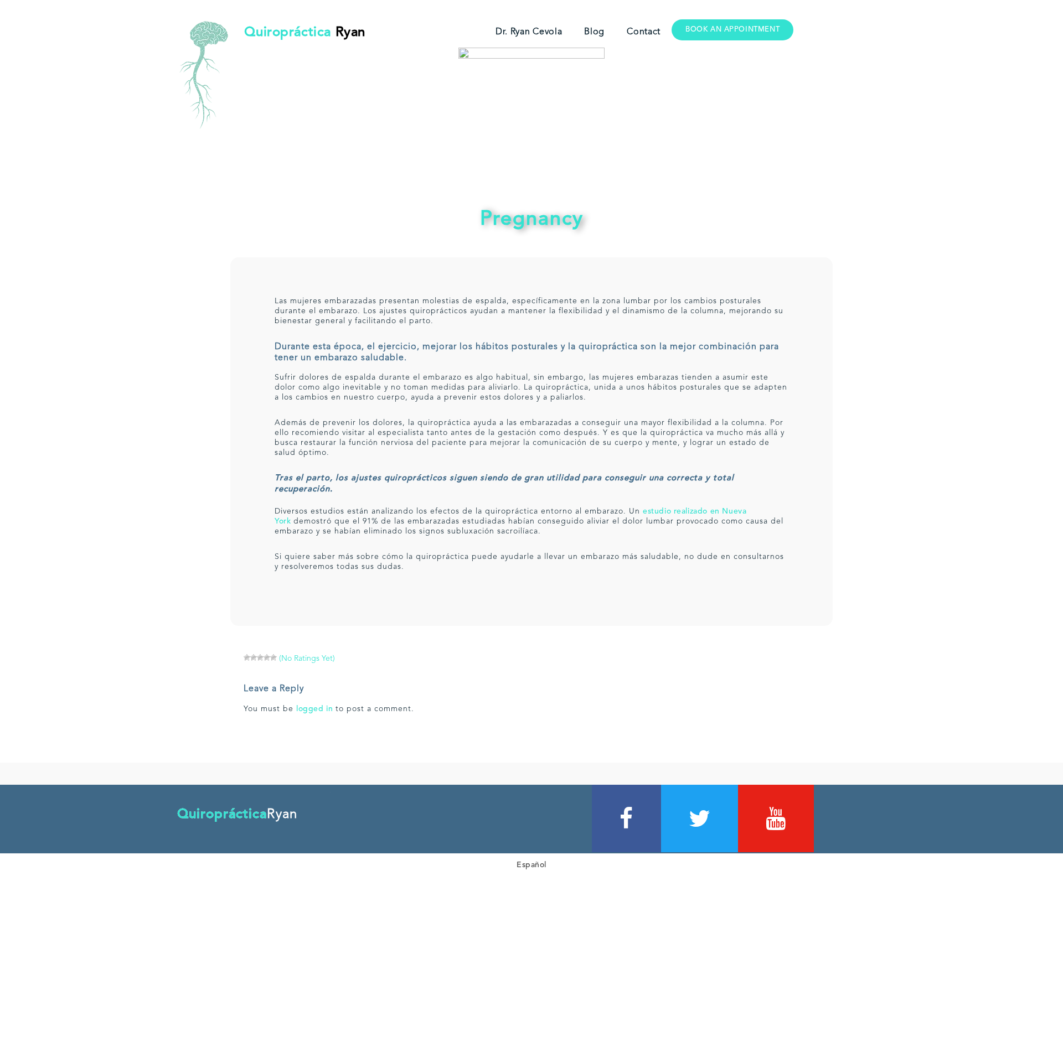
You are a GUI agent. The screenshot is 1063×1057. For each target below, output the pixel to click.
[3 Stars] (260, 657)
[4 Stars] (267, 657)
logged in (314, 709)
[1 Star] (247, 657)
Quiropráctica (304, 32)
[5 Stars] (273, 657)
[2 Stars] (253, 657)
